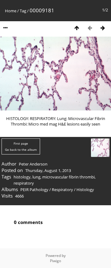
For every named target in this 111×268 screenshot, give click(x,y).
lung (36, 177)
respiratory (24, 183)
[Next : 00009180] (102, 27)
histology (22, 177)
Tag (23, 11)
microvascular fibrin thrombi (68, 177)
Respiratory (62, 189)
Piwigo (55, 260)
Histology (85, 189)
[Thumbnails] (76, 27)
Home (10, 11)
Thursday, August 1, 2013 (48, 170)
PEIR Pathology (34, 189)
